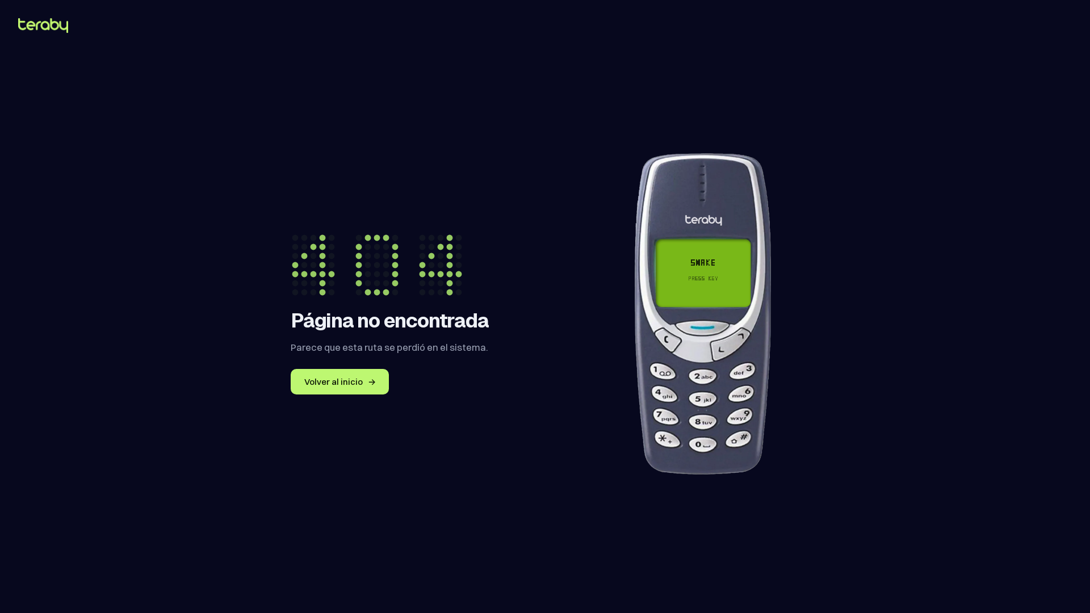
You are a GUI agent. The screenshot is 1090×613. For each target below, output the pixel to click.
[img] (703, 272)
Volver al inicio (340, 381)
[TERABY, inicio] (43, 25)
